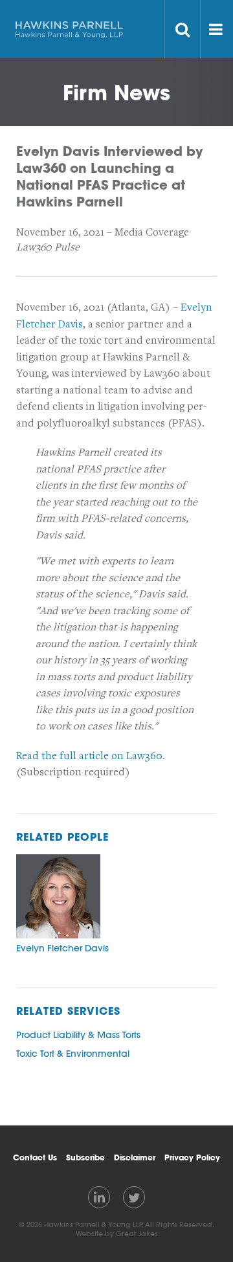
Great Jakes (137, 1233)
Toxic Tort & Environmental (72, 1053)
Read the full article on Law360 (89, 755)
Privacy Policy (192, 1157)
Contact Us (35, 1157)
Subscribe (85, 1157)
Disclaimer (134, 1157)
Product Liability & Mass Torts (78, 1035)
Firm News (116, 92)
